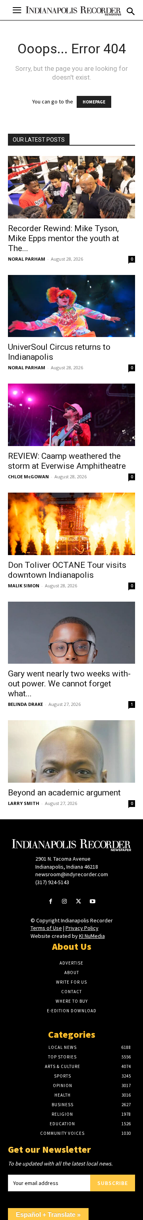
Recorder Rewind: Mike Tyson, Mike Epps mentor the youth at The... (63, 238)
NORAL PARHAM (26, 259)
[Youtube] (92, 902)
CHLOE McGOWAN (28, 476)
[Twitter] (78, 902)
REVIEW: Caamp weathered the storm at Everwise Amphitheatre (68, 461)
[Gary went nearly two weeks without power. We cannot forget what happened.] (71, 633)
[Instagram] (65, 902)
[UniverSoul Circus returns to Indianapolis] (71, 306)
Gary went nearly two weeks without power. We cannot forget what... (69, 683)
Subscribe (112, 1183)
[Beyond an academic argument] (71, 751)
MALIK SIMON (23, 586)
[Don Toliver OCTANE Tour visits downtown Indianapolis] (71, 524)
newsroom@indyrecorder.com (71, 874)
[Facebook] (51, 902)
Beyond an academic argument (64, 792)
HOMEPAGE (94, 102)
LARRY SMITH (23, 803)
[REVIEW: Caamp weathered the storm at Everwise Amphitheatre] (71, 415)
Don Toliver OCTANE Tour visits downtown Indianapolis (67, 570)
